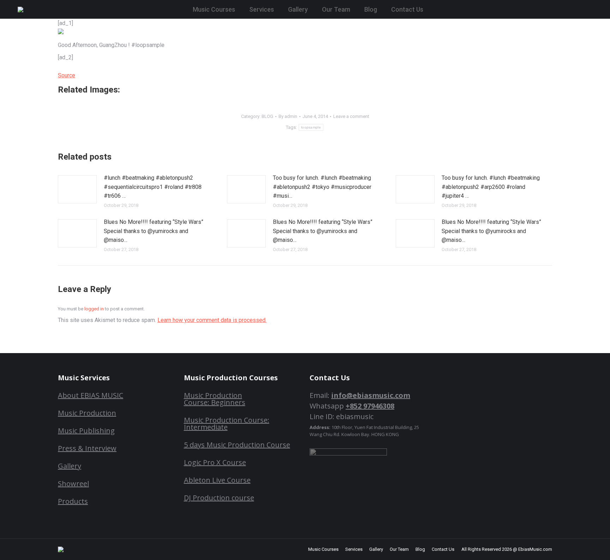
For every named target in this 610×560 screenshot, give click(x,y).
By (288, 116)
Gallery (69, 466)
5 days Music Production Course (237, 444)
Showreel (73, 483)
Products (73, 501)
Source (66, 75)
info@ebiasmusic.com (370, 395)
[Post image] (77, 189)
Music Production (87, 413)
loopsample (311, 127)
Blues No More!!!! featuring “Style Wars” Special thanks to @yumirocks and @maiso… (153, 231)
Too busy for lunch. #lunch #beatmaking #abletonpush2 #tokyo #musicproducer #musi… (322, 186)
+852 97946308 (370, 406)
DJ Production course (219, 497)
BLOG (267, 116)
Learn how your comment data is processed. (212, 320)
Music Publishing (86, 430)
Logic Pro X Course (215, 462)
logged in (94, 308)
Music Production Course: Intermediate (226, 423)
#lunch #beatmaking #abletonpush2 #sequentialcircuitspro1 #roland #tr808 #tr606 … (153, 186)
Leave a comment (351, 116)
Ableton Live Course (217, 480)
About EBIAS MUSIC (90, 395)
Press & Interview (87, 448)
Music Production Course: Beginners (214, 399)
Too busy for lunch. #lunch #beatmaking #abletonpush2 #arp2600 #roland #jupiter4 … (491, 186)
